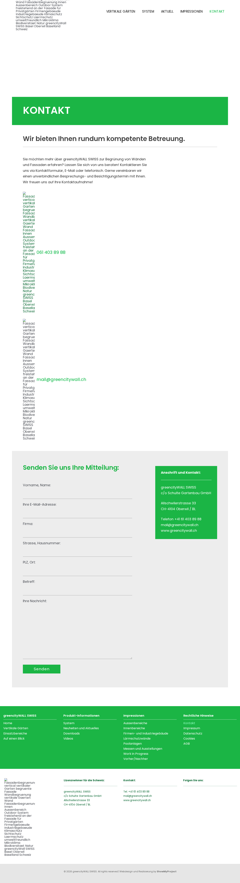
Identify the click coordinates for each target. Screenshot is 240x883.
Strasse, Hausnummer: (42, 543)
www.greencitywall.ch (137, 800)
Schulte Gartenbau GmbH (85, 796)
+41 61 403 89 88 (138, 791)
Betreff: (29, 581)
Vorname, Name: (37, 485)
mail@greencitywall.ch (137, 796)
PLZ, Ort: (29, 562)
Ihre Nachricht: (35, 601)
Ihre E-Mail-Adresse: (39, 504)
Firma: (28, 523)
